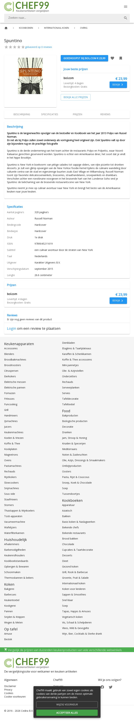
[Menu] (125, 6)
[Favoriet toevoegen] (112, 58)
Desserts (67, 555)
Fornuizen (9, 393)
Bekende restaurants (74, 533)
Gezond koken (70, 566)
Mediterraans (69, 449)
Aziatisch (67, 510)
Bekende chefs (70, 527)
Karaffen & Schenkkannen (76, 354)
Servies (66, 393)
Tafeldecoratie (70, 398)
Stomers (9, 505)
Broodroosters (12, 365)
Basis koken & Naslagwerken (78, 521)
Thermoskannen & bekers (19, 577)
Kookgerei (10, 605)
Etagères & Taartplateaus (76, 348)
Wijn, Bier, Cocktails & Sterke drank (82, 633)
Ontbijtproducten (71, 465)
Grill (6, 410)
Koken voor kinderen (73, 589)
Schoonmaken (12, 572)
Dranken (67, 432)
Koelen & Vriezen (14, 437)
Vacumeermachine (14, 521)
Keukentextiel (11, 600)
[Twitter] (110, 686)
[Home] (6, 28)
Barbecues (10, 594)
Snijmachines (11, 488)
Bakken (66, 516)
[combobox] (67, 18)
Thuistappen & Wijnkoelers (19, 510)
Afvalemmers (11, 544)
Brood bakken (70, 538)
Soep (65, 488)
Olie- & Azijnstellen (72, 370)
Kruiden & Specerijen (74, 443)
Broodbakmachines (15, 359)
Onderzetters (69, 376)
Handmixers (11, 415)
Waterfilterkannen (14, 533)
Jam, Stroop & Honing (74, 437)
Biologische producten (74, 421)
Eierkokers (10, 376)
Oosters (66, 471)
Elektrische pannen (14, 387)
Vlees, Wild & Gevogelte (75, 628)
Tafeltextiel (68, 404)
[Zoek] (125, 18)
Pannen (8, 611)
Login (11, 328)
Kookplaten (10, 449)
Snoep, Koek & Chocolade (77, 482)
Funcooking (10, 404)
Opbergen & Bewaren (16, 566)
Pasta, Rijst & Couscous (75, 477)
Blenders (9, 354)
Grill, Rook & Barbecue (75, 572)
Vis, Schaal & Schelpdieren (77, 622)
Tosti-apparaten (13, 516)
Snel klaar (67, 600)
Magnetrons (11, 454)
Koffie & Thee (12, 443)
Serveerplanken (70, 387)
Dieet (65, 561)
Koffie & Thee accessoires (77, 359)
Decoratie (67, 426)
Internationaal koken (73, 583)
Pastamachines (12, 465)
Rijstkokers (10, 477)
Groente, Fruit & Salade (75, 577)
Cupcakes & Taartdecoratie (77, 549)
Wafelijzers (10, 527)
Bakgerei (9, 589)
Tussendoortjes (71, 493)
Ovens (7, 460)
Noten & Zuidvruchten (74, 454)
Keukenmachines (13, 432)
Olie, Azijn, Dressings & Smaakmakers (83, 460)
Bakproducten (70, 415)
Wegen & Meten (13, 622)
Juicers (8, 426)
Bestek (8, 639)
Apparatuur (68, 505)
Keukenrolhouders (14, 555)
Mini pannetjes (70, 365)
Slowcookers (11, 482)
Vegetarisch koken (72, 617)
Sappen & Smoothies (74, 594)
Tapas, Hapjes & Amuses (76, 611)
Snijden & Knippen (14, 617)
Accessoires (11, 348)
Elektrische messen (15, 382)
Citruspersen (11, 370)
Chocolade (68, 544)
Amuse (8, 633)
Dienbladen (68, 342)
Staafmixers (11, 499)
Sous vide (9, 493)
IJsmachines (11, 421)
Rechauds (9, 471)
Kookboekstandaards (16, 561)
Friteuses (9, 398)
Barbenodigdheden (15, 549)
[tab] (22, 114)
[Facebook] (102, 686)
